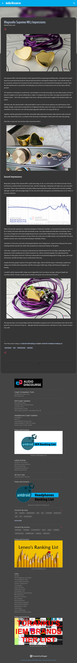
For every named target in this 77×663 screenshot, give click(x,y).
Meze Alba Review (20, 466)
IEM (14, 348)
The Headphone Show (21, 579)
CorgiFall (26, 530)
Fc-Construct (35, 530)
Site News (49, 513)
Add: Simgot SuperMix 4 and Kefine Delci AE (27, 410)
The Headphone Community (22, 578)
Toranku (56, 530)
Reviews (29, 348)
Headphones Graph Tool (21, 394)
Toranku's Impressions (21, 583)
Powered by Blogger (39, 656)
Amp (38, 513)
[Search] (74, 3)
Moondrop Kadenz (20, 403)
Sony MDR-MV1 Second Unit (22, 421)
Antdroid (8, 348)
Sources (21, 513)
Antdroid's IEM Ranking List (29, 343)
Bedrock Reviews (19, 600)
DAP (16, 516)
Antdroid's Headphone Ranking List (52, 343)
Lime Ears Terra (19, 407)
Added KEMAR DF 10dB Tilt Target (24, 423)
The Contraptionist (19, 610)
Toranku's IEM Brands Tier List (39, 646)
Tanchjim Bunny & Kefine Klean (23, 405)
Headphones (30, 513)
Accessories (27, 516)
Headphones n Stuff (20, 606)
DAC (42, 513)
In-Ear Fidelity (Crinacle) (21, 581)
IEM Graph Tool (19, 396)
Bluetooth (57, 513)
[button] (5, 29)
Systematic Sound (19, 589)
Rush (43, 530)
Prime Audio (18, 608)
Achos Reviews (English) (21, 602)
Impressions (21, 348)
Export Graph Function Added (23, 425)
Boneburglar (30, 533)
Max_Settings (18, 599)
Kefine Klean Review (20, 470)
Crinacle (38, 533)
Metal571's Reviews (20, 597)
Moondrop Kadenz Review (22, 464)
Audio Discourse (13, 3)
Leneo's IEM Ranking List (38, 569)
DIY (21, 516)
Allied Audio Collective (21, 604)
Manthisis (46, 533)
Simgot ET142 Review (21, 462)
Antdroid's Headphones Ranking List (38, 505)
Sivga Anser (18, 417)
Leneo (49, 530)
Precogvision (19, 533)
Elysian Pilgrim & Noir (21, 409)
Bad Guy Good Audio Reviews (23, 593)
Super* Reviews (19, 587)
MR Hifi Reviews (19, 595)
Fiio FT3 (16, 419)
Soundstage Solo (19, 591)
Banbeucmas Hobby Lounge (22, 612)
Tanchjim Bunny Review (21, 468)
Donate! (16, 576)
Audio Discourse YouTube (22, 477)
